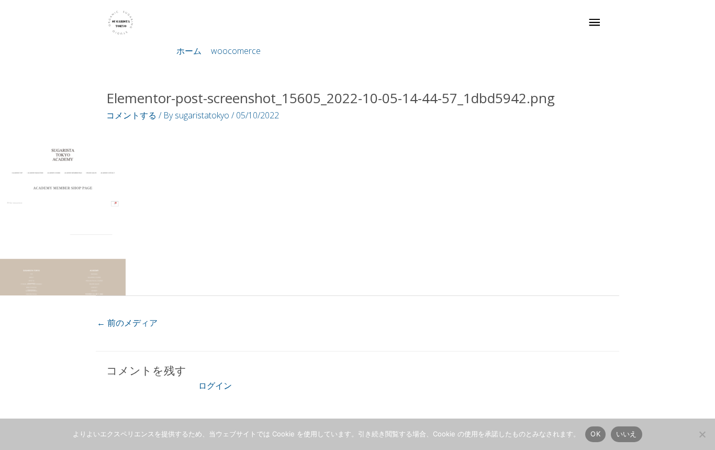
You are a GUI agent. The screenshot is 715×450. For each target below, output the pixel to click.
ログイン (215, 385)
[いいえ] (702, 434)
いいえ (626, 434)
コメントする (131, 115)
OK (595, 434)
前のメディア (127, 322)
